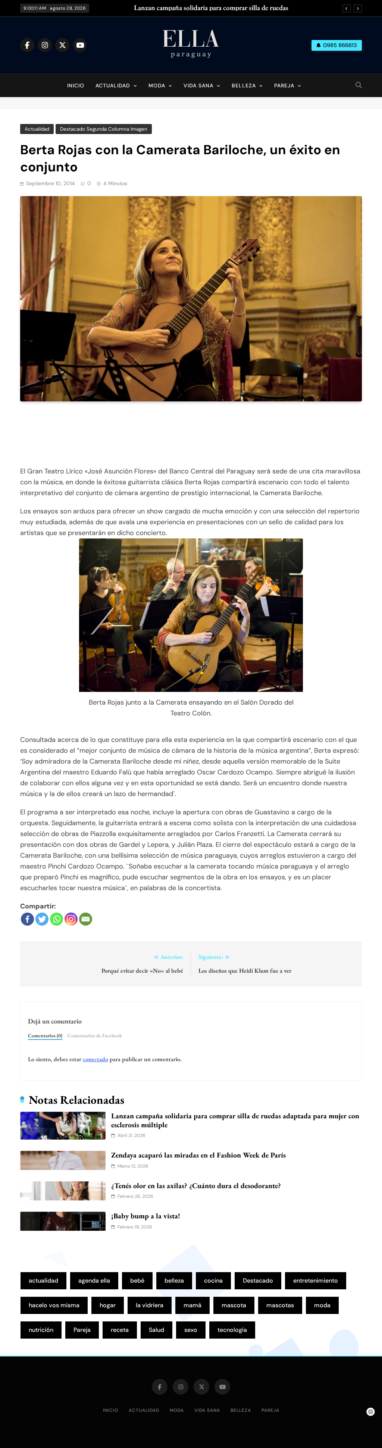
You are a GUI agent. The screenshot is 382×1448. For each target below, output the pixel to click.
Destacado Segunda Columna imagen (103, 129)
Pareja (284, 85)
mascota (234, 1305)
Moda (156, 85)
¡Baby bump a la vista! (145, 1216)
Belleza (244, 85)
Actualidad (113, 85)
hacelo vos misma (54, 1305)
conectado (95, 1059)
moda (322, 1305)
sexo (190, 1330)
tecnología (232, 1330)
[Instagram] (71, 919)
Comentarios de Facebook (95, 1035)
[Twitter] (41, 919)
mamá (192, 1305)
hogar (108, 1305)
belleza (174, 1280)
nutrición (41, 1330)
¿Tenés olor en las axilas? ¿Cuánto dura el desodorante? (196, 1185)
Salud (156, 1330)
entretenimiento (315, 1280)
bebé (137, 1280)
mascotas (280, 1305)
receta (120, 1330)
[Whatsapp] (56, 919)
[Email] (85, 919)
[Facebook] (27, 919)
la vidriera (149, 1305)
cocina (213, 1280)
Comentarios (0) (45, 1035)
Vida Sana (198, 85)
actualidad (43, 1280)
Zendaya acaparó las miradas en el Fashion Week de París (198, 1155)
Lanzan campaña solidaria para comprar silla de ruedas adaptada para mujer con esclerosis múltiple (211, 8)
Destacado (258, 1280)
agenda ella (94, 1280)
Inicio (75, 85)
